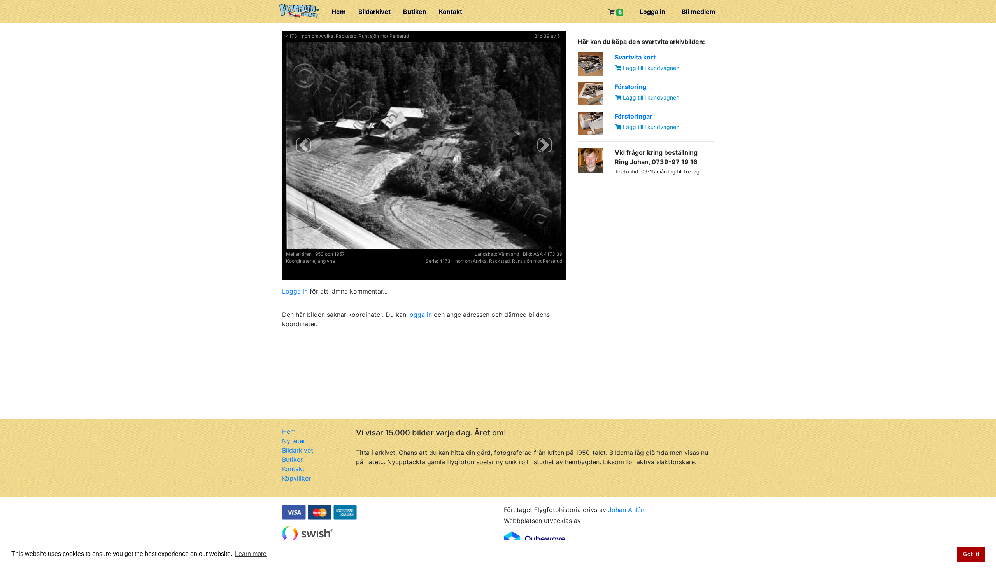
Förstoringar (633, 116)
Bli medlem (698, 12)
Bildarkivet (374, 12)
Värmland (508, 254)
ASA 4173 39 (547, 254)
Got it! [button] (971, 554)
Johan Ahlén (626, 510)
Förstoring (630, 87)
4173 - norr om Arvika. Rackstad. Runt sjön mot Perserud (347, 36)
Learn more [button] (251, 554)
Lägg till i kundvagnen (650, 68)
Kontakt (450, 12)
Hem (338, 12)
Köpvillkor (296, 478)
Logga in (652, 12)
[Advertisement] (636, 237)
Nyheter (293, 441)
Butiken (414, 12)
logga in (420, 314)
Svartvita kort (635, 57)
